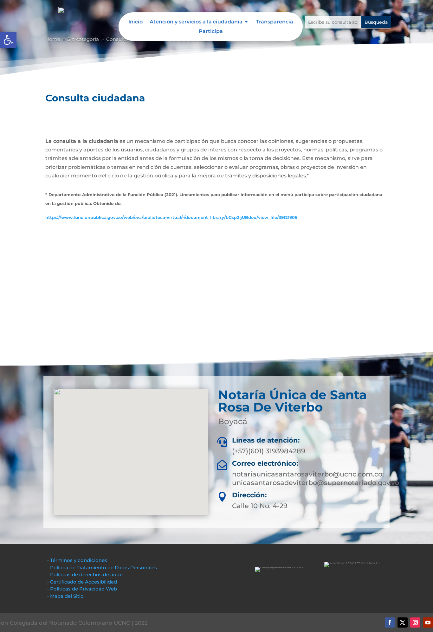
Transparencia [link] (274, 22)
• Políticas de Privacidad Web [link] (82, 589)
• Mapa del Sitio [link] (66, 596)
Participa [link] (211, 31)
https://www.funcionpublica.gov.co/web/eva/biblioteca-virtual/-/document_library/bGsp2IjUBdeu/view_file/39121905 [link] (171, 217)
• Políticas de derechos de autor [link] (85, 574)
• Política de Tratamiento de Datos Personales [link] (102, 568)
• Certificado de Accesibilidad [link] (82, 582)
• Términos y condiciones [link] (77, 560)
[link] (8, 40)
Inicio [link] (135, 22)
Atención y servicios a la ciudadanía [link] (196, 22)
